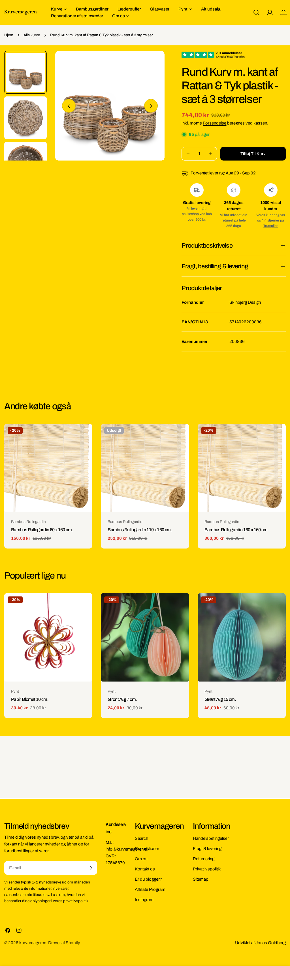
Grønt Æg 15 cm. (220, 699)
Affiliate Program (150, 889)
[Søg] (256, 12)
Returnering (203, 859)
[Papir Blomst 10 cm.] (48, 637)
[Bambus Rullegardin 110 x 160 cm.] (145, 468)
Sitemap (200, 879)
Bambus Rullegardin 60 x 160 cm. (42, 529)
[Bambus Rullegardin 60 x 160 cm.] (48, 468)
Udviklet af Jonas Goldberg (260, 942)
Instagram (144, 899)
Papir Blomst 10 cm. (29, 699)
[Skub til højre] (151, 106)
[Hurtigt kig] (84, 436)
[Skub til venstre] (69, 106)
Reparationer (147, 848)
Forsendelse (214, 123)
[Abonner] (91, 868)
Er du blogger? (148, 879)
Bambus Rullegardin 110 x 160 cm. (140, 529)
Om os (141, 859)
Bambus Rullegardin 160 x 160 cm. (236, 529)
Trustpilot (270, 226)
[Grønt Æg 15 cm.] (242, 637)
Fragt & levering (207, 848)
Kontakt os (145, 869)
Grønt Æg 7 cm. (122, 699)
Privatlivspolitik (207, 869)
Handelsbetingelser (211, 838)
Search (141, 838)
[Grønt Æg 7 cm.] (145, 637)
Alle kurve (32, 35)
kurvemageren (32, 942)
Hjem (8, 35)
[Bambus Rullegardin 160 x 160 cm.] (242, 468)
